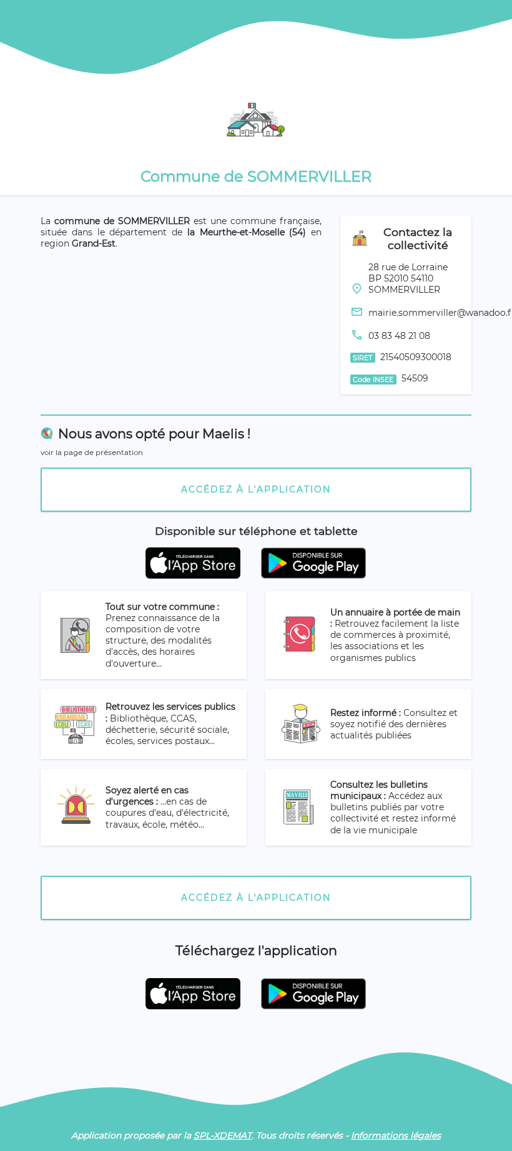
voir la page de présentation (92, 452)
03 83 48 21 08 (399, 335)
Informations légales (396, 1135)
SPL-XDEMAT (223, 1135)
